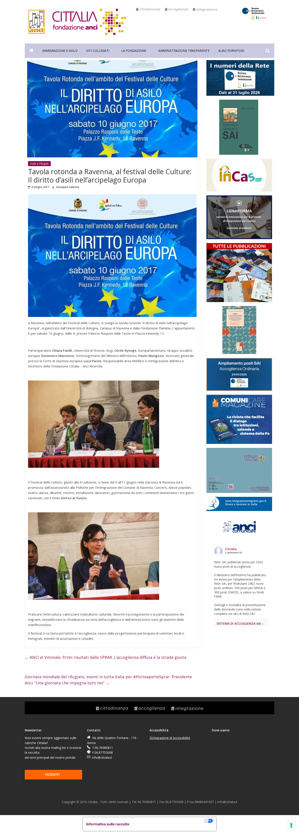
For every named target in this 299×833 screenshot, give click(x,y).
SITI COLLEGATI (97, 51)
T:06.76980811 (102, 748)
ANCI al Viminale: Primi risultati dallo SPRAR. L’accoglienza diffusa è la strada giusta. (106, 657)
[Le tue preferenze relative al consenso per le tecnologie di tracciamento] (291, 825)
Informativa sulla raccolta (107, 824)
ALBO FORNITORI (231, 51)
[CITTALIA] (31, 50)
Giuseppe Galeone (67, 187)
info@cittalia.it (102, 757)
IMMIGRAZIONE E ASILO (59, 51)
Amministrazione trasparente (183, 51)
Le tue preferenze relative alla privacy (168, 821)
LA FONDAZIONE (133, 51)
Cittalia (231, 549)
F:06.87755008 (102, 752)
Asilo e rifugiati (39, 163)
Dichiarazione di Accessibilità (170, 738)
